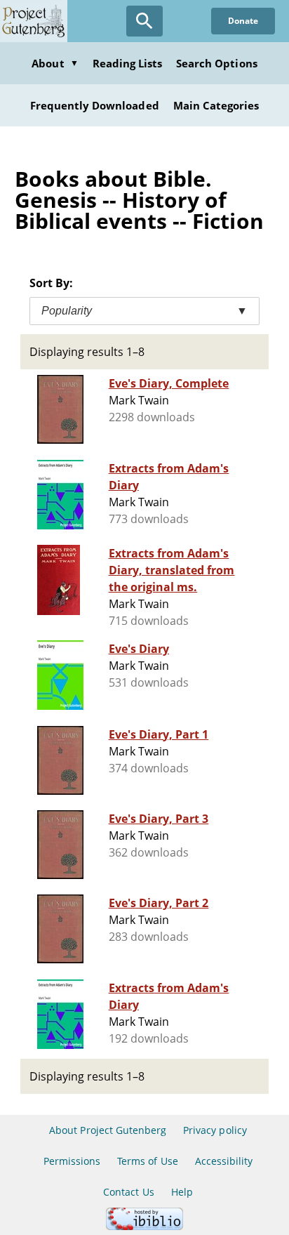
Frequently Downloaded (94, 105)
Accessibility (224, 1161)
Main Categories (216, 105)
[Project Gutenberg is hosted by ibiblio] (144, 1226)
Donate (243, 21)
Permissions (71, 1161)
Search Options (216, 63)
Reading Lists (128, 63)
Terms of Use (147, 1161)
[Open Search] (144, 21)
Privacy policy (215, 1130)
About (55, 63)
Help (182, 1191)
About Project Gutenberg (107, 1130)
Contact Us (128, 1191)
